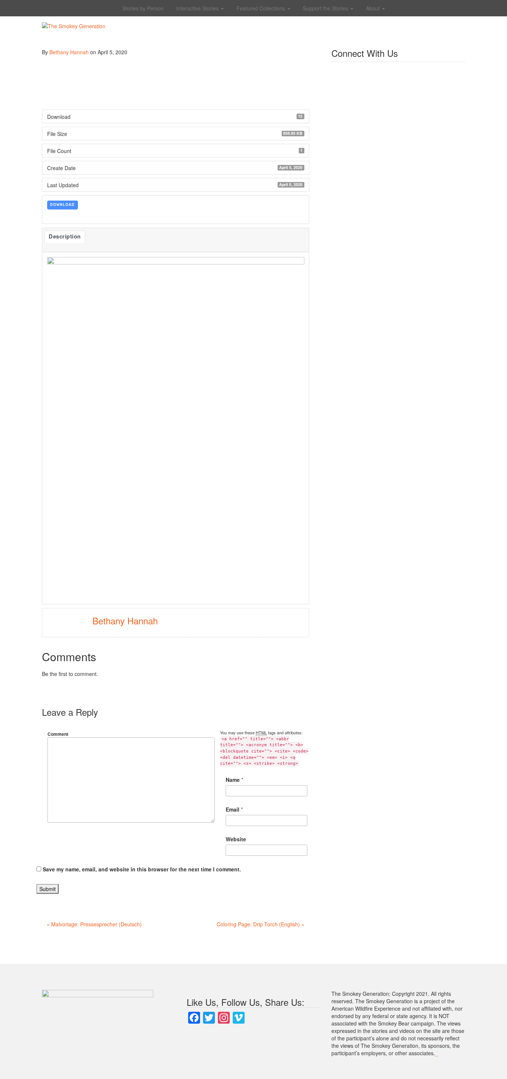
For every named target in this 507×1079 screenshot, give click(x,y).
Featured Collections (261, 8)
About (373, 8)
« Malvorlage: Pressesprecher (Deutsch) (94, 924)
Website (236, 839)
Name (233, 779)
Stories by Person (143, 8)
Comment (58, 734)
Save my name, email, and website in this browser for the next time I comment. (142, 869)
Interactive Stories (198, 8)
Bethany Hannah (69, 52)
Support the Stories (326, 8)
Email (232, 809)
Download (62, 204)
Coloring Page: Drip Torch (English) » (260, 924)
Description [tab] (65, 236)
